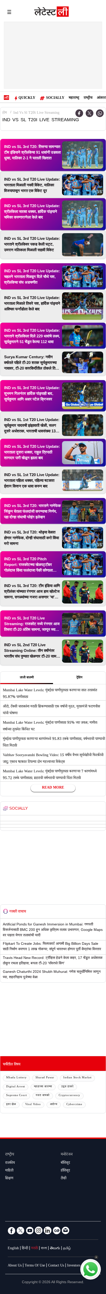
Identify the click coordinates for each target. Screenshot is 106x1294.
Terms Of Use (35, 1266)
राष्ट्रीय (88, 98)
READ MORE (53, 788)
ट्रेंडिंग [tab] (79, 677)
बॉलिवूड (65, 1163)
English (13, 1249)
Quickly (27, 98)
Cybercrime (74, 1105)
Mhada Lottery (16, 1078)
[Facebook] (79, 113)
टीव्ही (63, 1179)
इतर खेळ (11, 1105)
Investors (73, 1266)
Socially (55, 98)
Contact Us (56, 1266)
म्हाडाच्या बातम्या (43, 1087)
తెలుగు (55, 1249)
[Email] (65, 1230)
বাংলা (44, 1249)
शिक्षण (9, 1179)
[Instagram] (38, 1230)
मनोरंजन (67, 1155)
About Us (15, 1266)
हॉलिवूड (65, 1171)
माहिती (9, 1171)
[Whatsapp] (100, 113)
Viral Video (33, 1105)
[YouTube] (29, 1230)
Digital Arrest (15, 1087)
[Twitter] (89, 113)
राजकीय (10, 1163)
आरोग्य (53, 1105)
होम (4, 113)
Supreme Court (16, 1096)
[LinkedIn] (47, 1230)
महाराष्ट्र (74, 98)
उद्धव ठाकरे (67, 1087)
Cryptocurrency (69, 1096)
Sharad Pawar (45, 1078)
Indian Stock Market (77, 1078)
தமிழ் (67, 1249)
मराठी (34, 1249)
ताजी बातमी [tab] (27, 677)
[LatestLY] (51, 12)
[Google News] (56, 1230)
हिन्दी (25, 1249)
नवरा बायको (43, 1096)
